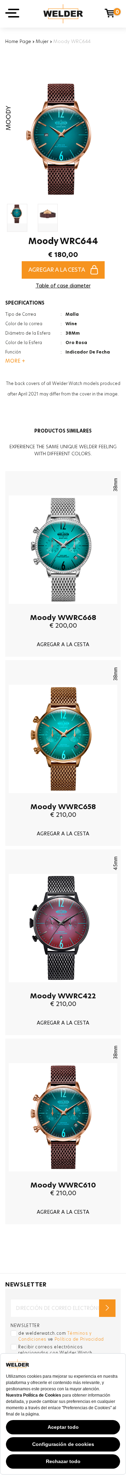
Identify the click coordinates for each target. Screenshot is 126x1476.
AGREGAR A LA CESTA (56, 270)
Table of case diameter (63, 285)
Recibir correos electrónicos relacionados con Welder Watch (55, 1350)
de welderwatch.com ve (61, 1336)
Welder (63, 13)
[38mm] (63, 609)
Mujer (42, 41)
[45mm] (63, 987)
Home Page (18, 41)
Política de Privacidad (79, 1339)
